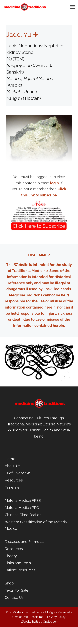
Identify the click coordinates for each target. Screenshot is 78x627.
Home (10, 459)
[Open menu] (73, 7)
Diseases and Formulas (24, 542)
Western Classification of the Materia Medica (36, 525)
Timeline (12, 487)
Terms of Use (19, 616)
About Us (13, 466)
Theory (11, 556)
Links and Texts (18, 563)
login (54, 183)
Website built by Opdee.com (39, 621)
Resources (14, 480)
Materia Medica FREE (23, 500)
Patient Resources (20, 570)
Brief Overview (17, 473)
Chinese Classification (23, 515)
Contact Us (14, 597)
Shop (9, 583)
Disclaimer (37, 616)
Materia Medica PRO (22, 508)
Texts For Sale (16, 590)
